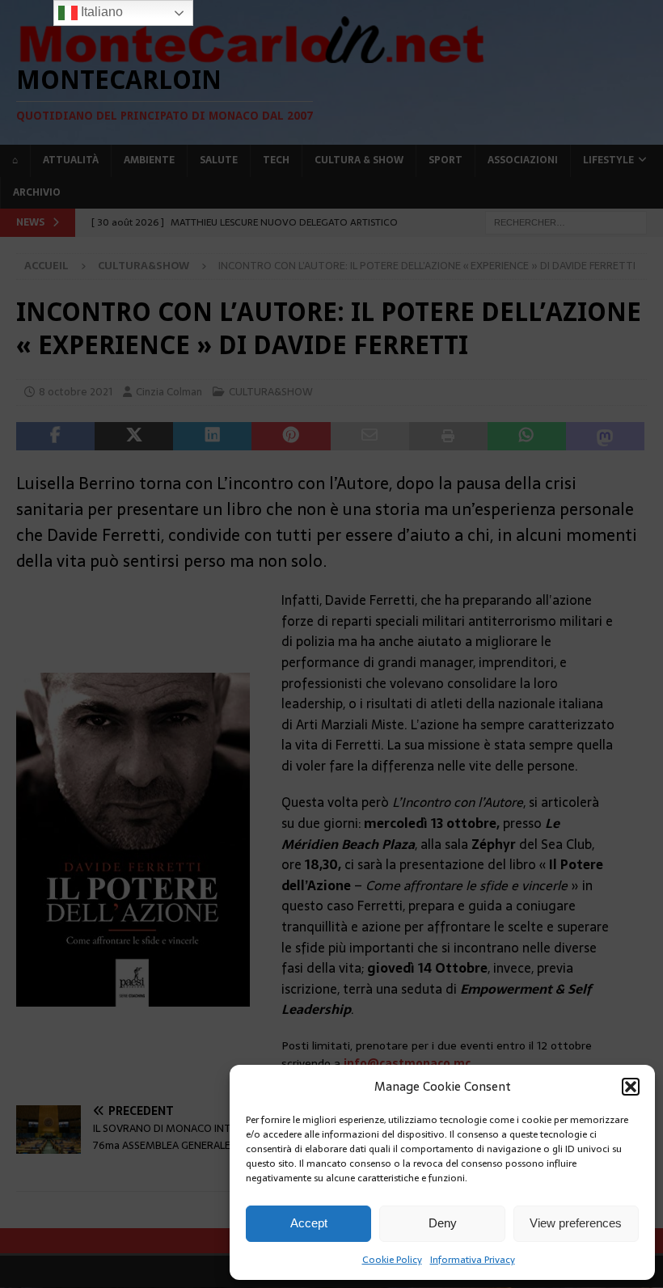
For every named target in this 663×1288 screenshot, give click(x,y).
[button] (631, 1087)
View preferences (576, 1223)
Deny (443, 1223)
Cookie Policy (392, 1260)
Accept (308, 1223)
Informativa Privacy (472, 1260)
